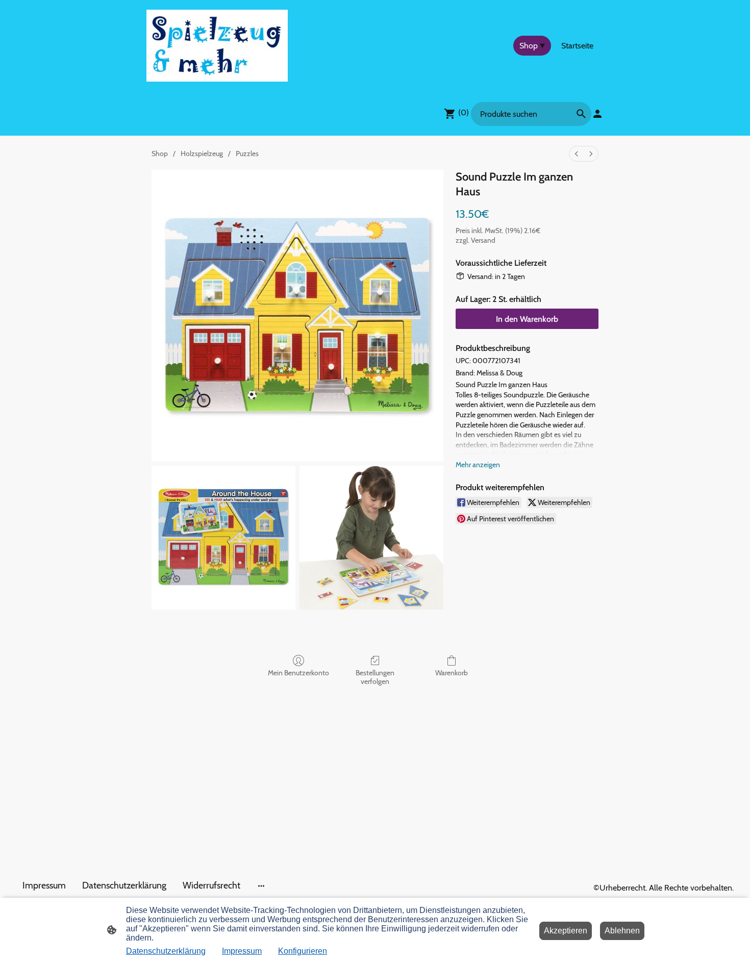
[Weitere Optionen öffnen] (261, 885)
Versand (483, 240)
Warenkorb (451, 672)
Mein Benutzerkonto (298, 672)
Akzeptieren (565, 930)
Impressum (242, 951)
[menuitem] (576, 153)
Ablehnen (622, 930)
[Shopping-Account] (597, 114)
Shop (160, 153)
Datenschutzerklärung (166, 951)
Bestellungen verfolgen (375, 677)
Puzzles (247, 153)
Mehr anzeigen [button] (478, 464)
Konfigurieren (302, 951)
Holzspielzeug (202, 153)
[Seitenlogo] (217, 46)
